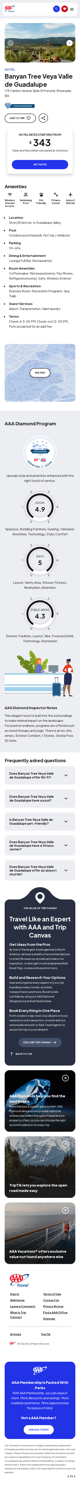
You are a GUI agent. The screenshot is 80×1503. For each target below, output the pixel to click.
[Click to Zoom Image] (40, 42)
